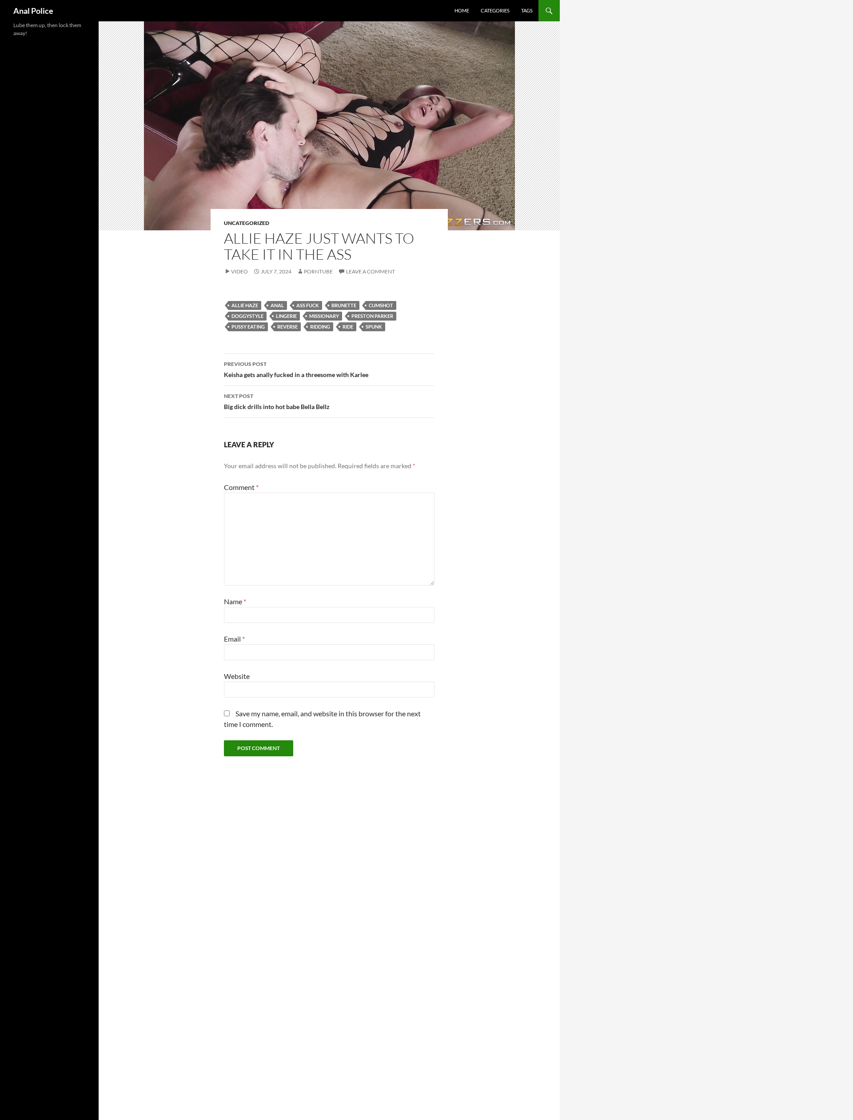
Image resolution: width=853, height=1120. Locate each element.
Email (234, 638)
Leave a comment (370, 271)
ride (348, 326)
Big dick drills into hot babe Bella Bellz (277, 401)
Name (235, 601)
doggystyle (247, 316)
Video (239, 271)
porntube (318, 271)
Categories (495, 10)
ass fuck (307, 305)
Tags (527, 10)
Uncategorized (246, 223)
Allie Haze (244, 305)
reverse (287, 326)
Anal (277, 305)
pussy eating (248, 326)
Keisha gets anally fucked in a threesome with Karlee (296, 369)
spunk (374, 326)
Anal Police (33, 11)
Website (237, 676)
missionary (324, 316)
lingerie (286, 316)
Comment (241, 487)
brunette (343, 305)
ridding (320, 326)
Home (461, 10)
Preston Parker (372, 316)
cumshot (381, 305)
